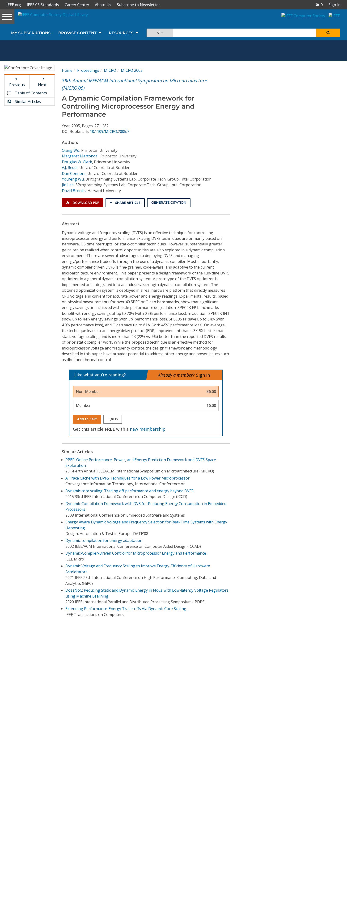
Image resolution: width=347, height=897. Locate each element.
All (159, 32)
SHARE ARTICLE (127, 202)
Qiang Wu (70, 150)
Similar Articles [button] (27, 101)
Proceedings (88, 70)
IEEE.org (13, 4)
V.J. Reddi (69, 167)
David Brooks (74, 190)
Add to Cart (87, 419)
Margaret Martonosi (80, 156)
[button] (319, 4)
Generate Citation (168, 202)
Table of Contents (30, 93)
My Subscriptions (31, 33)
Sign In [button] (334, 4)
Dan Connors (73, 173)
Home (67, 70)
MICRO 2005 (132, 70)
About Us (103, 4)
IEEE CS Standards (43, 4)
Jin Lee (68, 184)
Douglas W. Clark (77, 161)
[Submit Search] (328, 33)
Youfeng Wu (73, 179)
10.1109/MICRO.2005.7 (109, 131)
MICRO (110, 70)
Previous (17, 84)
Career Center (77, 4)
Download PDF (85, 202)
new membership (147, 429)
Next (42, 84)
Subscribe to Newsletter (138, 4)
